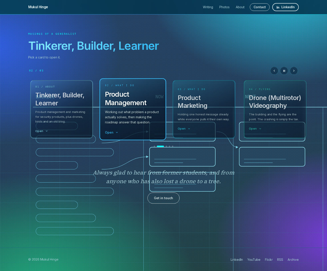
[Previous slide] (274, 71)
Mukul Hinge (38, 7)
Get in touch (163, 198)
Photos (224, 7)
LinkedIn (288, 7)
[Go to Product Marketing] (166, 146)
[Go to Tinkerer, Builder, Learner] (154, 146)
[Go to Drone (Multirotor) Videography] (169, 146)
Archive (293, 259)
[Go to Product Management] (160, 146)
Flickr (269, 259)
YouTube (253, 259)
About (240, 7)
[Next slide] (294, 71)
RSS (280, 259)
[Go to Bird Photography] (172, 146)
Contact (260, 7)
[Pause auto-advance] (284, 71)
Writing (208, 7)
